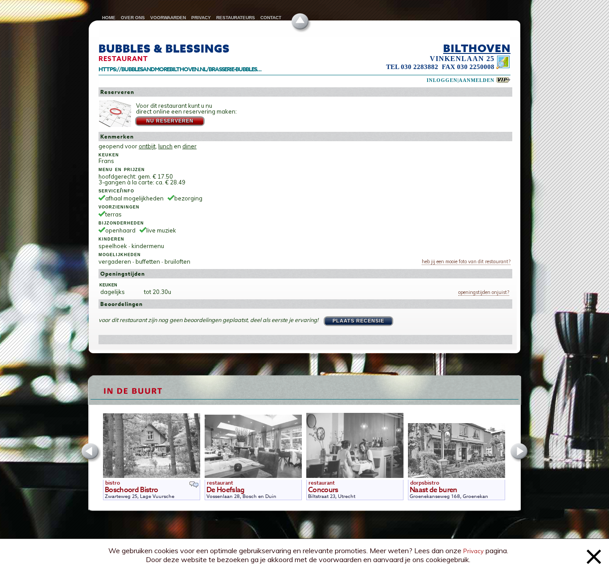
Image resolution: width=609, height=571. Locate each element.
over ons (133, 17)
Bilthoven (476, 48)
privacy (201, 17)
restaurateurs (235, 17)
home (108, 17)
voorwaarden (168, 17)
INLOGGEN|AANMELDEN (460, 80)
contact (270, 17)
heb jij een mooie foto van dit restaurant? (466, 261)
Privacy (473, 551)
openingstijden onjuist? (483, 292)
